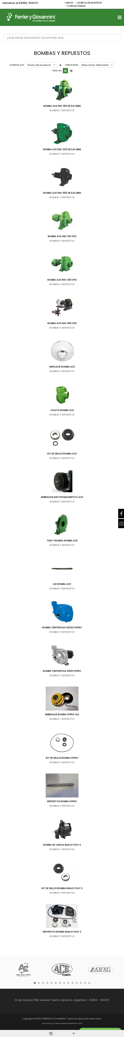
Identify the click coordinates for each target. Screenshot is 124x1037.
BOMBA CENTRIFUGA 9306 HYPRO (62, 671)
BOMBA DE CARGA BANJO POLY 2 (62, 844)
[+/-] (60, 65)
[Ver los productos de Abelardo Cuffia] (23, 970)
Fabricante (71, 64)
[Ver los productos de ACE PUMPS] (62, 970)
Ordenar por (16, 64)
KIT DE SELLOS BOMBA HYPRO (62, 757)
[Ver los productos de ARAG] (101, 970)
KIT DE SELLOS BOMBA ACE (62, 453)
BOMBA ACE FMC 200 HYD (62, 279)
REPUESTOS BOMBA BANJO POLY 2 (62, 931)
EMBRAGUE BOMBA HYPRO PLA (62, 714)
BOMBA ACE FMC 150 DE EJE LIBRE (62, 106)
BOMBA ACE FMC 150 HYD (62, 236)
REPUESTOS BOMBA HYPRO (62, 801)
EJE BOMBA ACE (62, 584)
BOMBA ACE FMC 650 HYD (62, 323)
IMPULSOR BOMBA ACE (62, 366)
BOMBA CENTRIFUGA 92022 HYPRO (62, 627)
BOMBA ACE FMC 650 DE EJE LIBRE (62, 192)
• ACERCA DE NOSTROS (89, 2)
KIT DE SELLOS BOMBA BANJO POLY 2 (62, 888)
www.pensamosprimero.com (69, 1023)
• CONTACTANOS (75, 6)
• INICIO (68, 2)
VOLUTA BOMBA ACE (62, 410)
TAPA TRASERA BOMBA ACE (62, 540)
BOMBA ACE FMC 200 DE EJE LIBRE (62, 149)
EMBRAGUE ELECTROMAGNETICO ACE (62, 497)
